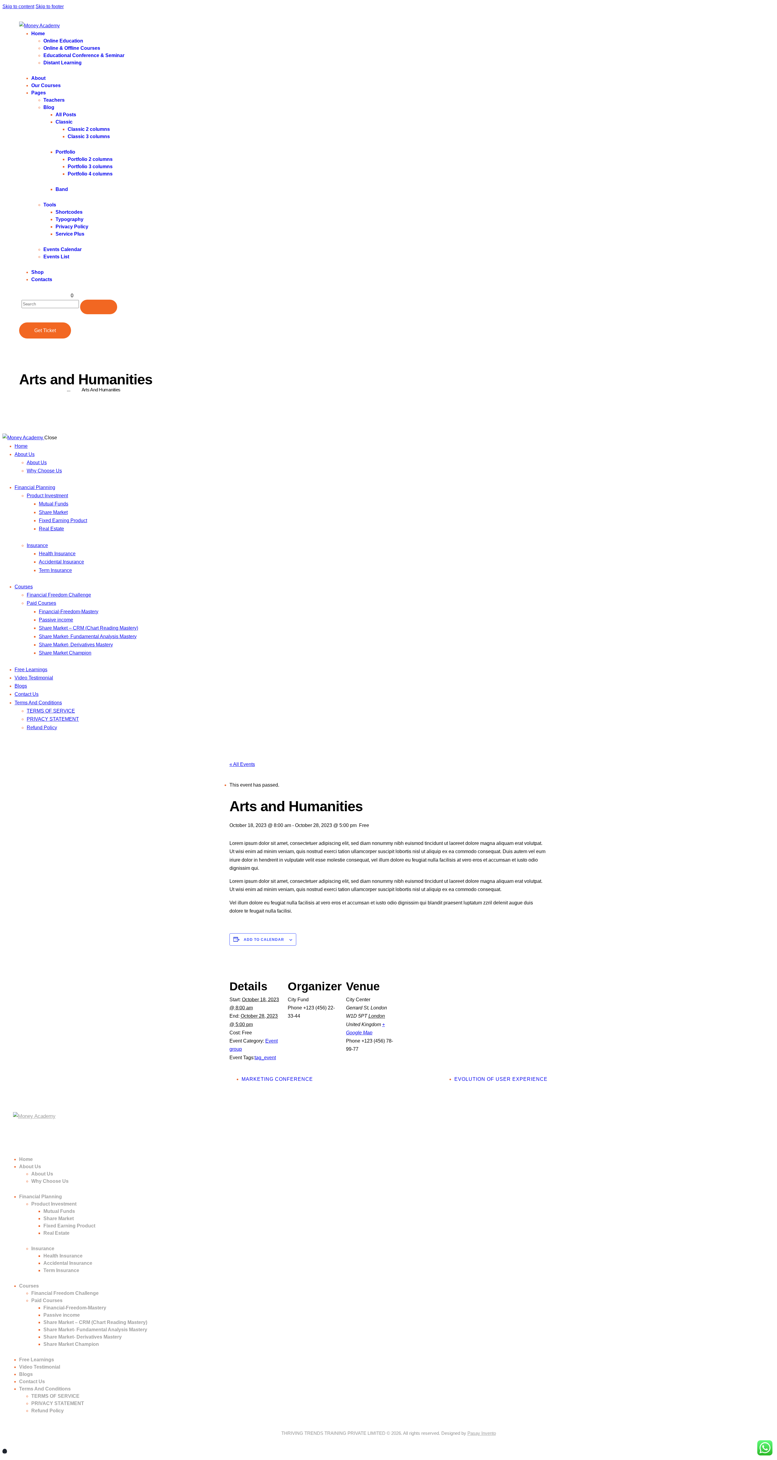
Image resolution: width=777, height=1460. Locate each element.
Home (25, 389)
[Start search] (98, 307)
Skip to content (18, 6)
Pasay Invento (481, 1433)
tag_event (265, 1057)
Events (49, 389)
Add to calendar (264, 940)
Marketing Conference (277, 1079)
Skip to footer (50, 6)
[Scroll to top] (4, 1451)
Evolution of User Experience (501, 1079)
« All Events (242, 764)
